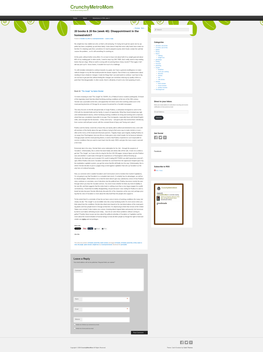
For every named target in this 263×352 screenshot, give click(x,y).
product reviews (162, 87)
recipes (158, 67)
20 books (118, 243)
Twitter (160, 137)
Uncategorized (160, 89)
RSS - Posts (159, 170)
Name (76, 299)
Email (76, 309)
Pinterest (165, 137)
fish (159, 77)
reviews (158, 81)
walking (160, 55)
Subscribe (159, 117)
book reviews (104, 243)
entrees (160, 75)
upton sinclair (88, 244)
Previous (136, 28)
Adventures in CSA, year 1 (101, 18)
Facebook (156, 137)
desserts (160, 73)
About (85, 18)
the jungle (80, 244)
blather (158, 49)
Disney (158, 51)
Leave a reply (109, 38)
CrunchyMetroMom (91, 6)
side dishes (161, 79)
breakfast (161, 69)
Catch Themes (188, 347)
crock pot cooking (163, 71)
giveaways (159, 59)
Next (143, 28)
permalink (124, 244)
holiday (158, 61)
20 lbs (135, 243)
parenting (158, 65)
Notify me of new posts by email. (85, 328)
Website (77, 319)
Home (75, 18)
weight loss (95, 244)
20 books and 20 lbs (94, 243)
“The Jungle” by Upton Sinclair (92, 91)
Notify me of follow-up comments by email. (87, 324)
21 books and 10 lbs (162, 47)
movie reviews (162, 85)
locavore (158, 63)
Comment (78, 270)
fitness (158, 53)
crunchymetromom (98, 38)
